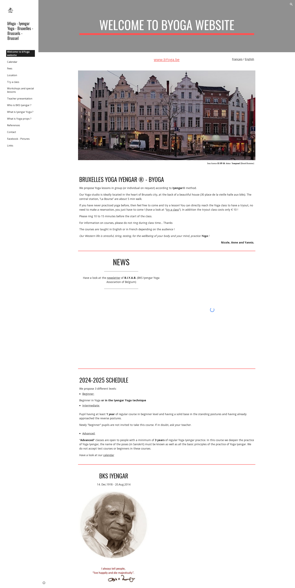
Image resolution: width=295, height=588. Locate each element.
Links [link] (10, 145)
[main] (166, 26)
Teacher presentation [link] (19, 98)
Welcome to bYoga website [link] (18, 53)
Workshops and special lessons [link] (20, 90)
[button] (291, 4)
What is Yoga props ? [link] (19, 118)
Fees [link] (9, 68)
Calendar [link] (12, 62)
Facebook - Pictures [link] (18, 138)
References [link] (13, 125)
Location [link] (12, 75)
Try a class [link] (13, 82)
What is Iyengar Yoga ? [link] (20, 112)
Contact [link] (11, 132)
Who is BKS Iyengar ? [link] (19, 105)
